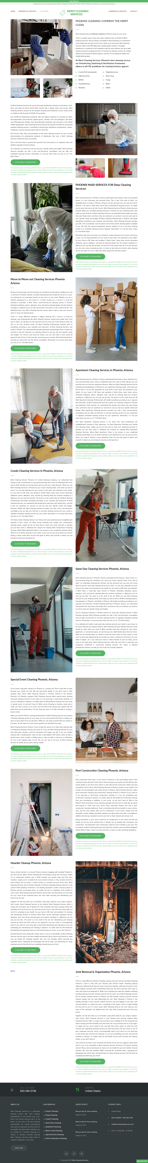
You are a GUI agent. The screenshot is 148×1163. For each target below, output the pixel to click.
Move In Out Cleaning (54, 1131)
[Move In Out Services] (25, 88)
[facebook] (81, 1153)
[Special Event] (106, 720)
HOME (13, 11)
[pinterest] (74, 1153)
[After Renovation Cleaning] (57, 88)
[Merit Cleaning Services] (74, 13)
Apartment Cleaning (53, 1127)
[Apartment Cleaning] (41, 416)
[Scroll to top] (142, 1156)
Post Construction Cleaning (56, 1138)
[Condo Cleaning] (106, 515)
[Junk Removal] (41, 971)
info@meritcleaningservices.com (27, 170)
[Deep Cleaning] (41, 227)
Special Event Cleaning (55, 1134)
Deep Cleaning (51, 1115)
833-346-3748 (142, 1161)
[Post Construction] (41, 812)
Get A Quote (37, 1)
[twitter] (66, 1153)
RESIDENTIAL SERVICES (27, 11)
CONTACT (133, 11)
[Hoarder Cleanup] (106, 912)
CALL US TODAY (27, 1088)
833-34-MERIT (51, 168)
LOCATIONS (44, 11)
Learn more (19, 1148)
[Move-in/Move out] (106, 319)
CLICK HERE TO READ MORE (25, 162)
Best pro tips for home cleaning (86, 1111)
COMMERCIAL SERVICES (118, 11)
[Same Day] (41, 619)
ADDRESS (89, 1088)
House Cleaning (52, 1111)
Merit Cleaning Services (80, 1160)
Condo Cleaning (52, 1119)
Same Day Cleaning (53, 1123)
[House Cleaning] (41, 47)
